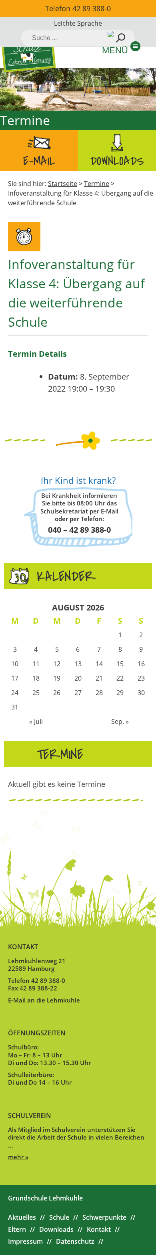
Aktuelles (22, 1217)
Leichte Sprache (78, 23)
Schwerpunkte (104, 1217)
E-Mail (39, 161)
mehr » (18, 1157)
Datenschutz (75, 1241)
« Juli (36, 721)
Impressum (25, 1241)
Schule (59, 1217)
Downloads (117, 161)
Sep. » (120, 721)
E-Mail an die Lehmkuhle (44, 1000)
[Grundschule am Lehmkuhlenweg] (28, 53)
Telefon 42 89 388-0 (78, 8)
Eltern (17, 1229)
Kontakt (99, 1229)
